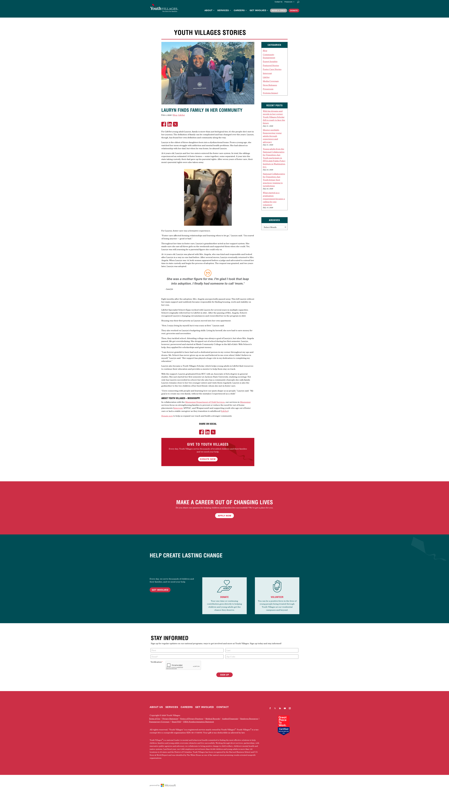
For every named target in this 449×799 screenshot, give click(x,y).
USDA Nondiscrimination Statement (198, 722)
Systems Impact (270, 93)
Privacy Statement (170, 719)
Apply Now (224, 515)
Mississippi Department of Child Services (205, 402)
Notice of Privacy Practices (191, 719)
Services (223, 10)
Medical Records (212, 719)
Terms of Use (154, 719)
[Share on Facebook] (164, 124)
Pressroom (288, 2)
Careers (239, 10)
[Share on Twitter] (176, 124)
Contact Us (278, 2)
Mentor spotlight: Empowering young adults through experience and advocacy (272, 136)
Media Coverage (271, 81)
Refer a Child (279, 10)
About (208, 10)
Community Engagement (269, 56)
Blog (175, 115)
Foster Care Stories (272, 69)
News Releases (270, 85)
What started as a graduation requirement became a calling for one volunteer (274, 198)
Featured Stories (271, 65)
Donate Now (208, 459)
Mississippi (245, 402)
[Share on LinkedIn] (170, 124)
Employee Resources (249, 719)
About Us (156, 707)
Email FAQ (176, 722)
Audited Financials (230, 719)
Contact (222, 707)
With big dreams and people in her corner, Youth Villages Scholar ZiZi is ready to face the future (274, 117)
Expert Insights (270, 61)
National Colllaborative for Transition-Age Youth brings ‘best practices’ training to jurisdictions (274, 180)
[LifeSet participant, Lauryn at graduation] (207, 104)
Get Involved (258, 10)
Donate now (167, 416)
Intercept (178, 408)
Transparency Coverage (159, 722)
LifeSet (181, 115)
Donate (294, 10)
